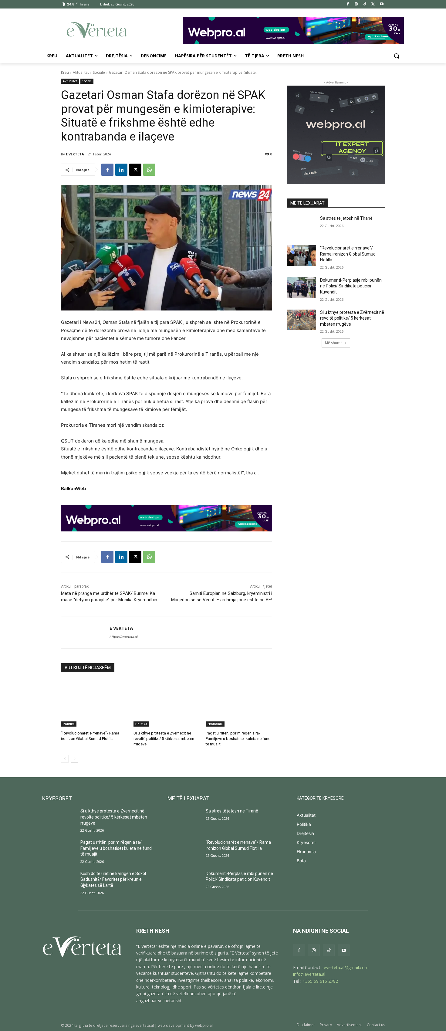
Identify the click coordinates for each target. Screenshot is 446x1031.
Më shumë (334, 342)
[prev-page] (65, 759)
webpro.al (204, 1025)
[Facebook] (347, 4)
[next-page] (74, 759)
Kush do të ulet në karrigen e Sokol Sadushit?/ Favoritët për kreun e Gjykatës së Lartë (113, 879)
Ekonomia (215, 724)
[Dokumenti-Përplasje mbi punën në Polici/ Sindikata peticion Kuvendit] (301, 287)
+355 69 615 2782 (320, 981)
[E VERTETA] (85, 632)
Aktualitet (81, 72)
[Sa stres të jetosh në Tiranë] (301, 225)
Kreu (65, 72)
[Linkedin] (121, 170)
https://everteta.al (124, 637)
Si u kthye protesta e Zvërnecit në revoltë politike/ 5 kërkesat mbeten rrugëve (163, 738)
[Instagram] (356, 4)
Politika (69, 724)
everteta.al (145, 1025)
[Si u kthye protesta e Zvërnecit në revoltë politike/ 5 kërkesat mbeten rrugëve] (166, 703)
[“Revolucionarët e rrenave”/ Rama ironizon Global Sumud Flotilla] (94, 703)
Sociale (99, 72)
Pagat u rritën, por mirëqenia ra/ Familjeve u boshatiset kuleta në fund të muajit (238, 738)
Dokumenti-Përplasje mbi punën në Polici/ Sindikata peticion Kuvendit (351, 286)
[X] (373, 4)
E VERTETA (75, 154)
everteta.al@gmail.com (346, 967)
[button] (396, 56)
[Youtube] (381, 4)
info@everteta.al (309, 974)
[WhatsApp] (149, 170)
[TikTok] (364, 4)
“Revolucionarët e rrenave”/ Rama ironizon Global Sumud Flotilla (348, 254)
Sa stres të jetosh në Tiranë (346, 218)
